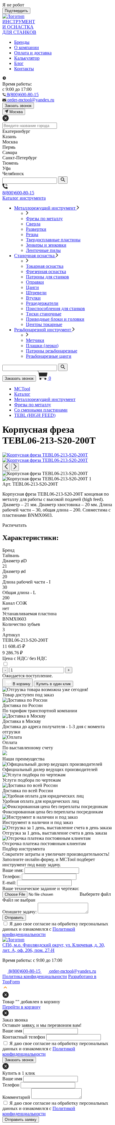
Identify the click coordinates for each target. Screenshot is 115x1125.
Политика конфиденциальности (34, 976)
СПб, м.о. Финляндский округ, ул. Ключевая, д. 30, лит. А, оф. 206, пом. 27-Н (53, 947)
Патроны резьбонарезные (51, 350)
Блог (19, 63)
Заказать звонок (19, 378)
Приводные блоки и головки (55, 319)
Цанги (32, 287)
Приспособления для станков (55, 308)
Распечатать (14, 525)
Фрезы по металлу (44, 218)
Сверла (33, 223)
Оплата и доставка (33, 52)
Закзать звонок (18, 105)
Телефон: (11, 876)
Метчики (35, 340)
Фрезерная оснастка (46, 271)
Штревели (36, 292)
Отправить (14, 917)
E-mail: (9, 882)
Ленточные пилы (43, 250)
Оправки (35, 282)
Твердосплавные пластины (53, 239)
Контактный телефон (23, 1036)
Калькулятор (27, 58)
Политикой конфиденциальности (38, 932)
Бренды (21, 42)
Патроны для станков (47, 276)
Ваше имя (12, 1030)
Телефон (10, 1084)
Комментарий (16, 1097)
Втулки (33, 297)
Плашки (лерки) (42, 345)
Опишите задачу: (19, 911)
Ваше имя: (12, 870)
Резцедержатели (42, 303)
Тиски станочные (43, 313)
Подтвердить (16, 11)
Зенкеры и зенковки (46, 245)
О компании (26, 47)
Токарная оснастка (44, 266)
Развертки (36, 229)
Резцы (32, 234)
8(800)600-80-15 (18, 192)
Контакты (24, 68)
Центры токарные (44, 324)
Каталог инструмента (24, 197)
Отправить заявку (21, 1119)
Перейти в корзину (21, 1006)
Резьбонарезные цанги (48, 356)
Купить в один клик (53, 684)
